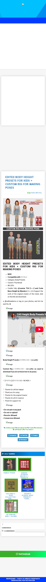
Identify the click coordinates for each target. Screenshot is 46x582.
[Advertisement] (23, 46)
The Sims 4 (29, 429)
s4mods (39, 428)
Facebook (12, 435)
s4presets (19, 429)
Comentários (6, 528)
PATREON (17, 381)
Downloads (10, 428)
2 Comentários (9, 531)
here (32, 288)
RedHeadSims (10, 579)
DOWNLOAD (24, 360)
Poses (31, 428)
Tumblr (35, 435)
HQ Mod (24, 277)
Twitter (24, 435)
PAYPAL (8, 381)
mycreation (22, 428)
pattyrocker (30, 580)
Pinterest (23, 440)
